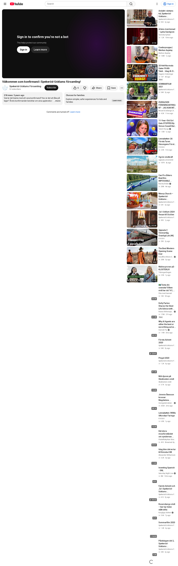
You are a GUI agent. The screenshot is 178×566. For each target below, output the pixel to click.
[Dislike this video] (85, 88)
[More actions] (122, 88)
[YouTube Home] (16, 4)
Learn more (75, 112)
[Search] (131, 4)
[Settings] (157, 4)
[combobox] (86, 4)
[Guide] (5, 4)
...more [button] (57, 101)
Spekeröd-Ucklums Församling (25, 86)
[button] (94, 98)
